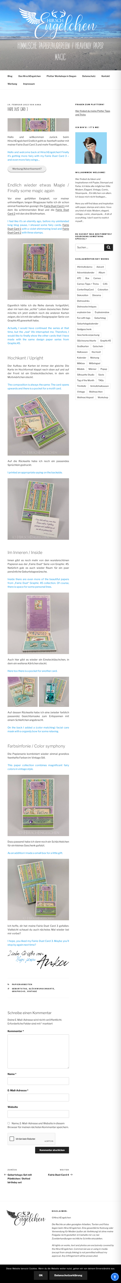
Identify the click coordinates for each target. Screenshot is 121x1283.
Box (87, 278)
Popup (104, 369)
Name (12, 1074)
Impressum (29, 83)
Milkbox (81, 363)
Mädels (80, 369)
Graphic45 (19, 991)
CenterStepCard (85, 289)
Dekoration (82, 295)
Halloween (82, 352)
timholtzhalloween (99, 386)
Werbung (12, 83)
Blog (10, 76)
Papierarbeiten (22, 984)
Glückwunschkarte (41, 989)
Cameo (97, 278)
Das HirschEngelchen (29, 76)
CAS (105, 283)
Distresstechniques (86, 306)
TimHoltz (81, 386)
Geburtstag (19, 989)
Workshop (103, 397)
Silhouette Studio (85, 374)
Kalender (81, 357)
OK (41, 1275)
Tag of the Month (85, 380)
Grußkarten (83, 346)
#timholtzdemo (84, 266)
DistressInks (83, 301)
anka (38, 105)
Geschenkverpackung (88, 335)
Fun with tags (83, 318)
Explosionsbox (102, 312)
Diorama (96, 295)
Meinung (94, 357)
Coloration (103, 289)
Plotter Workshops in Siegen (61, 76)
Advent (100, 266)
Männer (92, 369)
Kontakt (105, 76)
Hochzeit (96, 352)
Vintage (32, 991)
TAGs (101, 380)
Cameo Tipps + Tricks (88, 283)
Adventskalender (85, 272)
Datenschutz (88, 76)
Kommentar (16, 1031)
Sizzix (101, 374)
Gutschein (98, 346)
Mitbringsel (94, 363)
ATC (79, 278)
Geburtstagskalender (87, 323)
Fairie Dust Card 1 (54, 206)
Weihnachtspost (85, 397)
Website (13, 1107)
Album (101, 272)
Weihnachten (96, 391)
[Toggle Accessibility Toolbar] (115, 1277)
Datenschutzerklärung (68, 1275)
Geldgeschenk (84, 329)
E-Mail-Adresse (18, 1090)
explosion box (84, 312)
